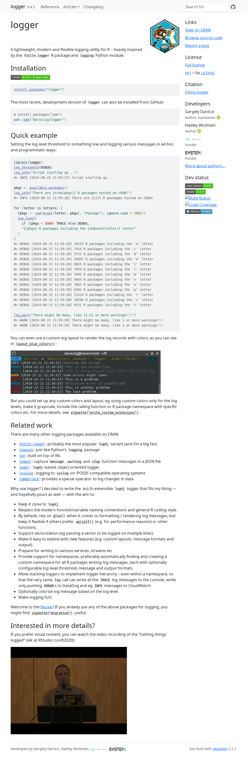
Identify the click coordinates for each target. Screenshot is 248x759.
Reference (50, 6)
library (20, 162)
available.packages (46, 188)
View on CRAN (198, 30)
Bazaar (46, 607)
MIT (188, 73)
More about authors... (205, 166)
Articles (70, 6)
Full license (195, 65)
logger (18, 6)
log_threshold (26, 167)
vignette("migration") (52, 613)
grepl (48, 213)
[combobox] (205, 6)
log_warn (21, 315)
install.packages (29, 89)
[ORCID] (219, 117)
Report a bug (197, 45)
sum (38, 213)
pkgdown (220, 748)
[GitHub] (233, 6)
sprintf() (84, 522)
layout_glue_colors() (35, 344)
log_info (21, 172)
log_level (26, 218)
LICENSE (208, 73)
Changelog (93, 6)
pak (26, 120)
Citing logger (197, 92)
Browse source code (203, 38)
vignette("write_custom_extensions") (105, 413)
